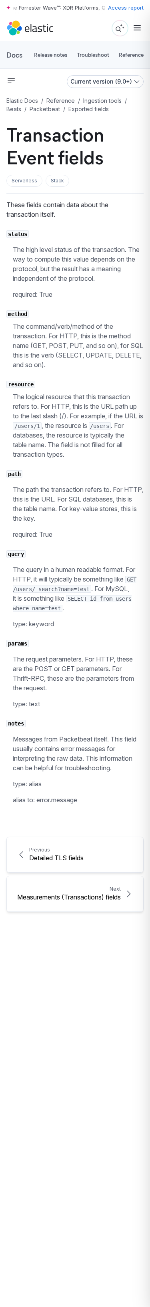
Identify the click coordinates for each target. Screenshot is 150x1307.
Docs (14, 54)
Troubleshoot (93, 54)
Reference (131, 54)
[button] (24, 181)
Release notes (50, 54)
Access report (126, 7)
